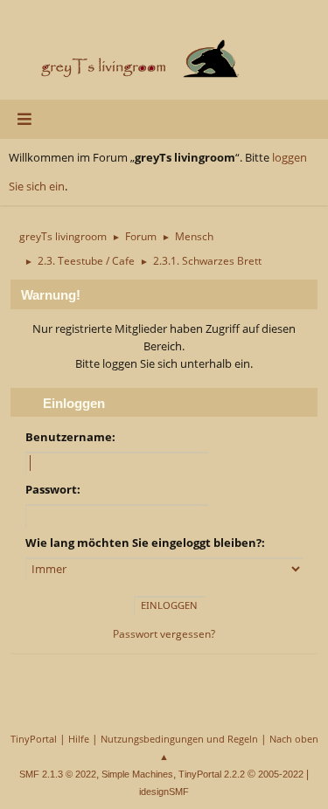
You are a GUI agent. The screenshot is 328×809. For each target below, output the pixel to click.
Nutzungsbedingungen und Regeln (179, 738)
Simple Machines (137, 774)
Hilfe (78, 738)
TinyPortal (33, 738)
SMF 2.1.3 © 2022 (57, 774)
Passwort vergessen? (164, 633)
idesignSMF (164, 791)
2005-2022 (281, 774)
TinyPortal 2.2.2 (211, 774)
